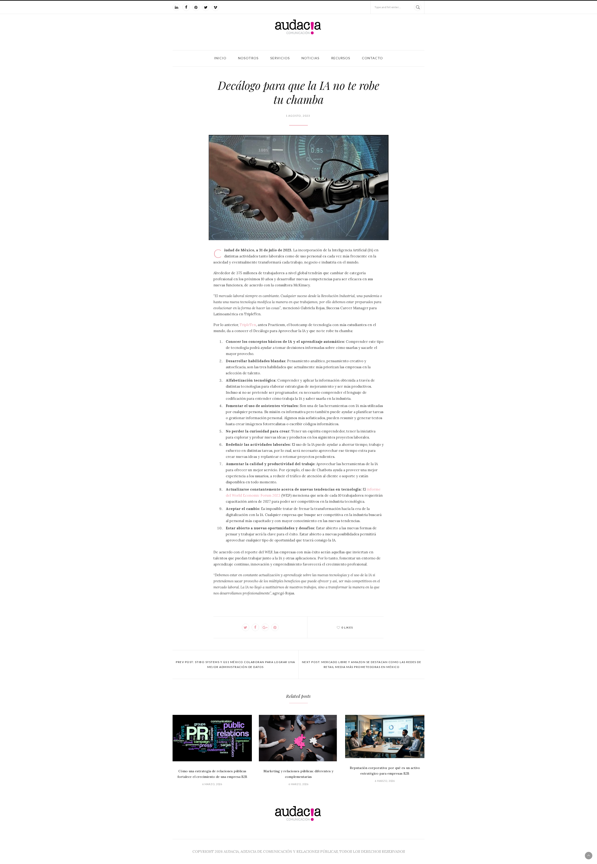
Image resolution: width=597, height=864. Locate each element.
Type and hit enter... (388, 7)
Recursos (340, 58)
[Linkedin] (176, 7)
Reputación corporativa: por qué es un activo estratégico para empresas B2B (385, 771)
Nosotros (248, 58)
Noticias (310, 58)
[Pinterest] (196, 7)
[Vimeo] (215, 7)
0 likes (347, 627)
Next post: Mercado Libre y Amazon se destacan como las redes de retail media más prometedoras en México (361, 664)
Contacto (372, 58)
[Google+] (265, 627)
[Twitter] (205, 7)
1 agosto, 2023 (298, 115)
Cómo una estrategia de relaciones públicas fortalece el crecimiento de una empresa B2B (212, 774)
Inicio (220, 58)
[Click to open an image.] (298, 187)
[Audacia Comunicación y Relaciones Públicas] (298, 31)
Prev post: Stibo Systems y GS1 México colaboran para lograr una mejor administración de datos (235, 664)
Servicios (280, 58)
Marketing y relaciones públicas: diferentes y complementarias (298, 774)
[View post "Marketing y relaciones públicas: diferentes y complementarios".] (298, 738)
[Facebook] (186, 7)
